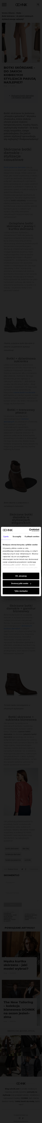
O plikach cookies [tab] (32, 536)
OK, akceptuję (21, 576)
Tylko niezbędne (21, 591)
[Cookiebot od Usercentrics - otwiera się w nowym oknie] (29, 530)
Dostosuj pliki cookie (19, 583)
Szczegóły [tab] (17, 536)
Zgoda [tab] (6, 536)
